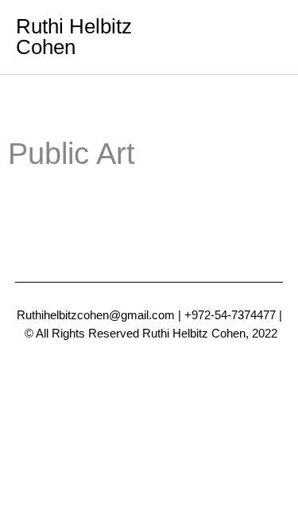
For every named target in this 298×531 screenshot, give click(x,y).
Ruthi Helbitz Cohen (74, 36)
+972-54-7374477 (230, 315)
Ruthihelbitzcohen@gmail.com (96, 315)
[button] (267, 37)
